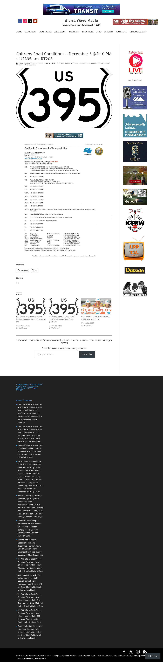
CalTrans (60, 63)
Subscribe (87, 354)
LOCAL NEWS (30, 32)
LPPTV (98, 32)
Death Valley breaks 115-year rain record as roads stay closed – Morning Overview (30, 629)
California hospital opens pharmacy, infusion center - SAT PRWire (30, 523)
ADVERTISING (121, 32)
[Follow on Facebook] (20, 21)
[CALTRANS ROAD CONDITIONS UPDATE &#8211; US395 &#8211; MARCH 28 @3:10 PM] (64, 307)
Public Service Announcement (77, 63)
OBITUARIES (74, 32)
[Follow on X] (30, 21)
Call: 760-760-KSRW (138, 32)
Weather (19, 65)
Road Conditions (97, 63)
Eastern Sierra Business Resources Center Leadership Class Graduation (30, 552)
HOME (19, 32)
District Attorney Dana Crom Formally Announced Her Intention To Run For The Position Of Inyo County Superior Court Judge (30, 510)
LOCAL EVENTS (60, 32)
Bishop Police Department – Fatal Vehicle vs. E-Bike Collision (30, 419)
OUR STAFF (108, 32)
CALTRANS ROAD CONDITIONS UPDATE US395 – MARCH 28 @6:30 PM (30, 319)
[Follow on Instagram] (25, 21)
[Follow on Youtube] (35, 21)
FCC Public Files (135, 80)
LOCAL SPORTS (45, 32)
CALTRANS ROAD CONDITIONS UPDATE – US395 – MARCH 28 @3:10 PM (62, 319)
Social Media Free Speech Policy (32, 658)
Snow (107, 63)
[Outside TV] (135, 273)
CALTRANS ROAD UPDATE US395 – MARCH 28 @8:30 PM (95, 317)
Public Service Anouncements (31, 63)
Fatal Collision (27, 457)
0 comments (30, 65)
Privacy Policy (140, 655)
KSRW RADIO (87, 32)
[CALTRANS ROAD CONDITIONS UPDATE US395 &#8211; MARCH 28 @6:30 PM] (31, 307)
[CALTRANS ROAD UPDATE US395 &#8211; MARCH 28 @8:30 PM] (96, 307)
